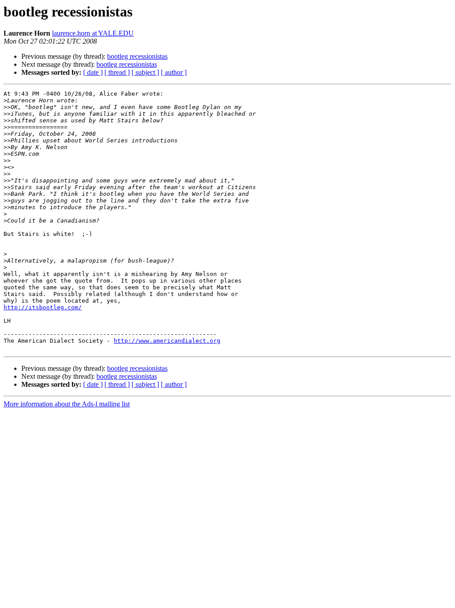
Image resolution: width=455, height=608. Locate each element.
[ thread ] (117, 72)
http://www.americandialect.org (167, 340)
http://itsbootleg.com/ (43, 307)
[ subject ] (145, 72)
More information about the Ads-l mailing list (67, 404)
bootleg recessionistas (137, 56)
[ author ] (174, 72)
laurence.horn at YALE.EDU (93, 33)
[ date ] (93, 72)
